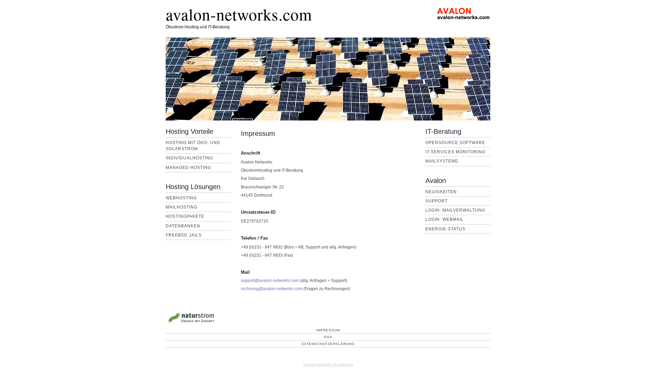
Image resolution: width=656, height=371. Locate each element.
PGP (328, 337)
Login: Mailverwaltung (455, 210)
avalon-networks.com (239, 14)
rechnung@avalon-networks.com (271, 288)
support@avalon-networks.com (270, 280)
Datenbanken (183, 226)
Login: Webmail (444, 219)
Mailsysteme (441, 161)
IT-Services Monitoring (455, 151)
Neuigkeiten (441, 191)
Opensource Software (455, 142)
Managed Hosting (188, 167)
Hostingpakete (185, 216)
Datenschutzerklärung (328, 344)
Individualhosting (189, 158)
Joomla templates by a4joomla (328, 364)
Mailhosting (181, 207)
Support (436, 201)
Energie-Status (445, 229)
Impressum (328, 330)
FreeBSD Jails (184, 235)
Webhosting (181, 198)
